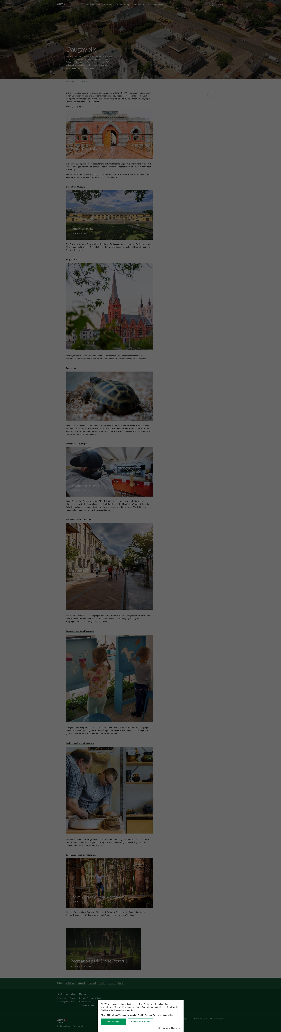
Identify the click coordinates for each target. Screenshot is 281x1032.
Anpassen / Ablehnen (140, 1022)
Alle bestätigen (113, 1022)
